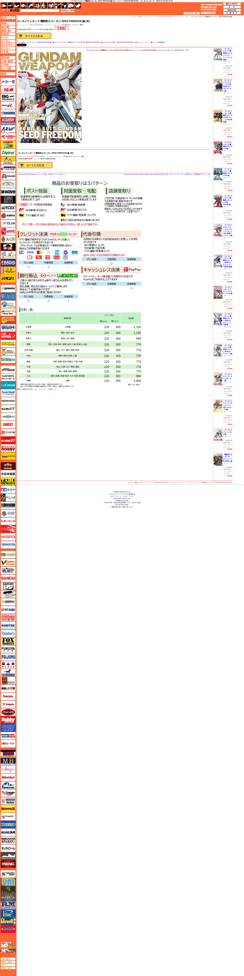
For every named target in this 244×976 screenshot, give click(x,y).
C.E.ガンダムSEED (109, 42)
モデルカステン (8, 840)
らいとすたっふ (8, 897)
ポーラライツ (8, 712)
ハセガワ (8, 554)
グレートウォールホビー (8, 328)
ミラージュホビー (8, 793)
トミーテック (8, 521)
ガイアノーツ (8, 288)
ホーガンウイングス (8, 704)
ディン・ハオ (8, 497)
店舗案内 (232, 13)
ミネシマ (8, 785)
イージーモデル (8, 160)
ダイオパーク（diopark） (8, 466)
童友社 (8, 505)
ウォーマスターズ (8, 200)
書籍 (136, 482)
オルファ (8, 278)
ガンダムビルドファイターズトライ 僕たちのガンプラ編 (227, 405)
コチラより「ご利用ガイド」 (48, 389)
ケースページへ (8, 68)
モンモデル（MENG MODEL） (8, 864)
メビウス (8, 809)
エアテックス (8, 207)
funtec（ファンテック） (8, 625)
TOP (10, 10)
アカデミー (8, 121)
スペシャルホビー (8, 448)
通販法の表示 (8, 968)
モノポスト (8, 856)
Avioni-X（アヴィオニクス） (8, 105)
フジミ (8, 657)
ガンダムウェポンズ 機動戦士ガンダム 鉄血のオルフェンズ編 (227, 349)
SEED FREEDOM (94, 42)
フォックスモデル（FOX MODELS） (8, 641)
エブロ (8, 263)
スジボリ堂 (8, 432)
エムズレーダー (8, 945)
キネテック (8, 312)
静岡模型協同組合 (8, 401)
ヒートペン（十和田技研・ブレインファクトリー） (8, 594)
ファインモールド (8, 617)
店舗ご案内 (8, 958)
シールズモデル (8, 393)
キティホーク (8, 304)
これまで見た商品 (192, 13)
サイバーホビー (8, 369)
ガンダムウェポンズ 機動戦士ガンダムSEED (69, 42)
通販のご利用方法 (232, 4)
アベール (8, 144)
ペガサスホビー (8, 680)
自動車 (24, 5)
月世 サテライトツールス (8, 336)
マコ (8, 753)
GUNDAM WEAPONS (126, 42)
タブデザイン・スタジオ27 (8, 482)
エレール (8, 270)
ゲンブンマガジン (8, 343)
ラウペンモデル (8, 905)
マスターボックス (8, 761)
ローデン (8, 929)
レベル (8, 921)
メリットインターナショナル (8, 816)
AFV (8, 23)
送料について (8, 965)
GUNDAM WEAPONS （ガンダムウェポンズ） (45, 25)
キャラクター (37, 5)
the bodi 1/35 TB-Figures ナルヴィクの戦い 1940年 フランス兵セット (42, 174)
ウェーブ (8, 192)
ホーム (130, 482)
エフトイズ (8, 255)
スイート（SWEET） (8, 424)
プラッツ (8, 665)
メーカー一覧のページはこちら (8, 81)
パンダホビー (8, 586)
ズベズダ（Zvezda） (8, 456)
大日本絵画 (8, 474)
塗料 (51, 5)
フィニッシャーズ (8, 633)
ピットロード (8, 610)
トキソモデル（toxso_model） (8, 513)
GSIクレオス (8, 385)
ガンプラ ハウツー (143, 42)
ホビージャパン (23, 156)
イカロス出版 (8, 168)
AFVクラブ (8, 223)
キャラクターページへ (8, 44)
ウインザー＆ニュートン (8, 184)
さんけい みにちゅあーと (8, 377)
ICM (8, 89)
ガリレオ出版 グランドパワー (8, 320)
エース (8, 239)
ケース (71, 5)
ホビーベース (8, 728)
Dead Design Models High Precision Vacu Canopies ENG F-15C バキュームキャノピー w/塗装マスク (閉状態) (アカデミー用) (167, 174)
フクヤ (8, 649)
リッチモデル (8, 913)
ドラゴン (8, 537)
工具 (58, 5)
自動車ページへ (8, 34)
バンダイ (8, 578)
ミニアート (8, 777)
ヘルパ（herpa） (8, 696)
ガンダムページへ (8, 41)
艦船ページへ (8, 30)
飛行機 (10, 5)
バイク (30, 5)
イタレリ (8, 176)
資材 (64, 5)
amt (8, 231)
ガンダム (44, 5)
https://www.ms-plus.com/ (122, 498)
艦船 (17, 5)
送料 (232, 7)
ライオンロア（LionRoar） (8, 889)
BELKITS (8, 688)
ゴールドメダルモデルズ (8, 351)
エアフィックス (8, 215)
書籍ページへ (8, 73)
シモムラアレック (8, 416)
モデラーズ (8, 824)
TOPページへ (8, 17)
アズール (8, 129)
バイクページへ (8, 37)
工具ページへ (8, 61)
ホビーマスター (8, 743)
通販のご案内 (8, 962)
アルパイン (8, 152)
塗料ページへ (8, 57)
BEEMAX (8, 602)
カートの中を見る (208, 13)
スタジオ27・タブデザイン (8, 440)
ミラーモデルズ (8, 801)
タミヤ (8, 489)
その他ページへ (8, 51)
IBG (8, 97)
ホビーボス (8, 736)
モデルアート (8, 832)
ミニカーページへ (8, 48)
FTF (8, 247)
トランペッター (8, 545)
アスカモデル (8, 137)
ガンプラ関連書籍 (158, 42)
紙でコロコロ (8, 296)
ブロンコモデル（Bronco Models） (8, 673)
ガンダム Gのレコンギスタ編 (227, 432)
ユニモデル (8, 874)
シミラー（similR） (8, 409)
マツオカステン (8, 769)
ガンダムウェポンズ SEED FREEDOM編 (37, 42)
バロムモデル (8, 570)
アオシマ (8, 113)
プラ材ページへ (8, 64)
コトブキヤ (8, 359)
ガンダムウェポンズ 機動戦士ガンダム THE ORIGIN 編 (227, 200)
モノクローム (8, 848)
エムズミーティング (8, 950)
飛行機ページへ (8, 27)
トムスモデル (8, 529)
